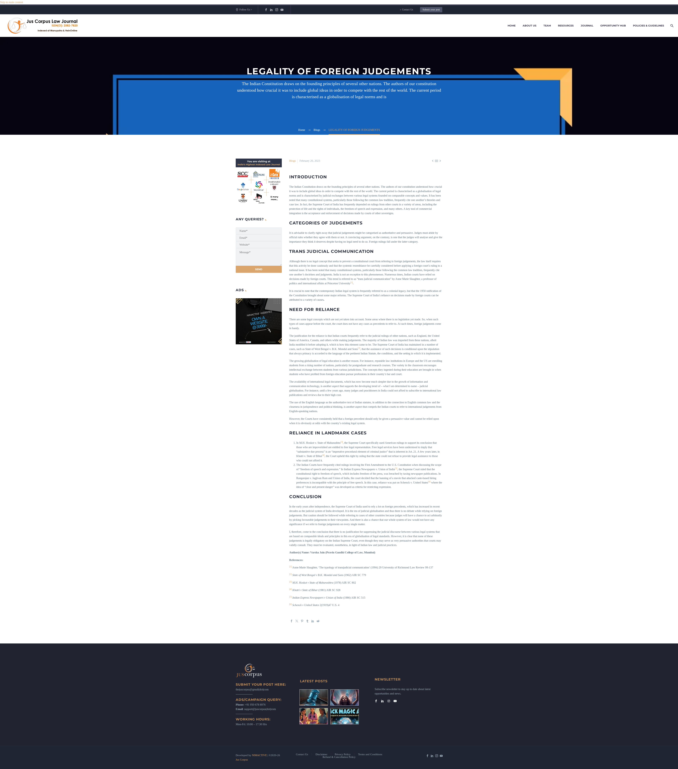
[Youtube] (395, 701)
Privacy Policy (343, 754)
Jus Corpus (242, 759)
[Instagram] (276, 9)
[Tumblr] (307, 621)
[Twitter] (296, 621)
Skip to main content (11, 2)
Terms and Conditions (370, 754)
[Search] (671, 25)
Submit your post (431, 9)
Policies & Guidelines (648, 25)
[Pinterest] (302, 621)
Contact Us (407, 9)
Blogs (292, 160)
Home (512, 25)
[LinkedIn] (271, 9)
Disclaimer (321, 754)
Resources (566, 25)
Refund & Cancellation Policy (339, 757)
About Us (529, 25)
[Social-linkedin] (382, 701)
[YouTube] (282, 9)
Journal (587, 25)
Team (547, 25)
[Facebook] (266, 9)
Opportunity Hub (613, 25)
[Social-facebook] (376, 701)
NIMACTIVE (259, 755)
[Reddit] (318, 621)
